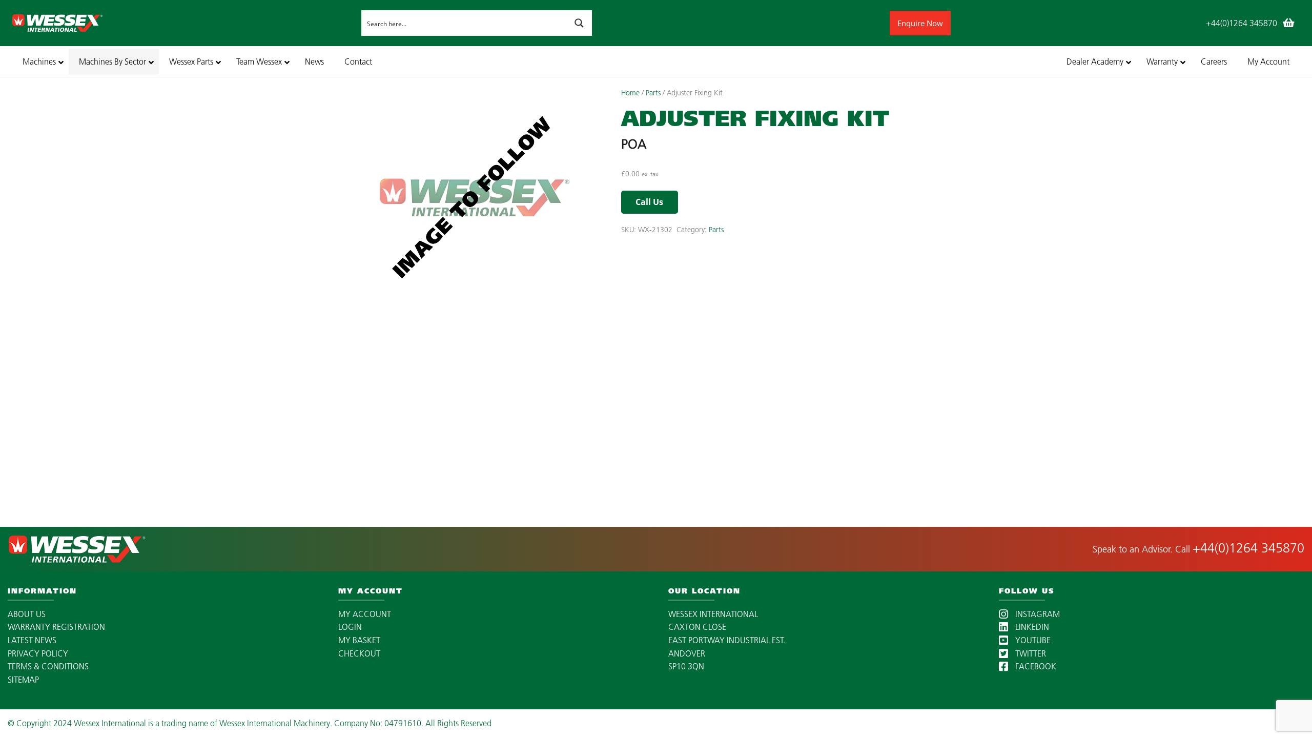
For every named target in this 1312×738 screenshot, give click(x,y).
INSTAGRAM (1036, 614)
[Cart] (1288, 23)
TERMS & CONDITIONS (48, 666)
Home (630, 92)
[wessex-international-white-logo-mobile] (184, 23)
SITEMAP (23, 679)
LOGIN (350, 627)
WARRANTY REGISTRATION (56, 627)
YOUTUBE (1032, 640)
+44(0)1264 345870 (1248, 548)
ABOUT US (27, 614)
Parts (653, 92)
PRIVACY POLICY (38, 653)
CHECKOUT (359, 653)
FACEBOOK (1034, 666)
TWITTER (1029, 653)
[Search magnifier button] (579, 23)
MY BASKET (359, 640)
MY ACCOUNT (364, 614)
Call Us (649, 202)
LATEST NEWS (32, 640)
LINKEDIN (1031, 627)
